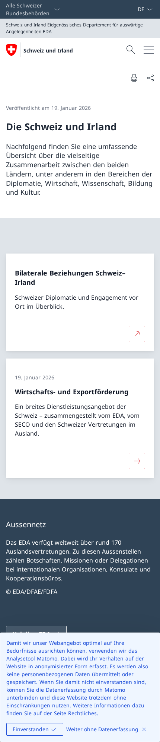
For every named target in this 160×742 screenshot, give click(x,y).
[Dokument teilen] (150, 78)
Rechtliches (82, 713)
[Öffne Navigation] (149, 49)
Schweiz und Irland (48, 50)
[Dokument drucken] (134, 78)
